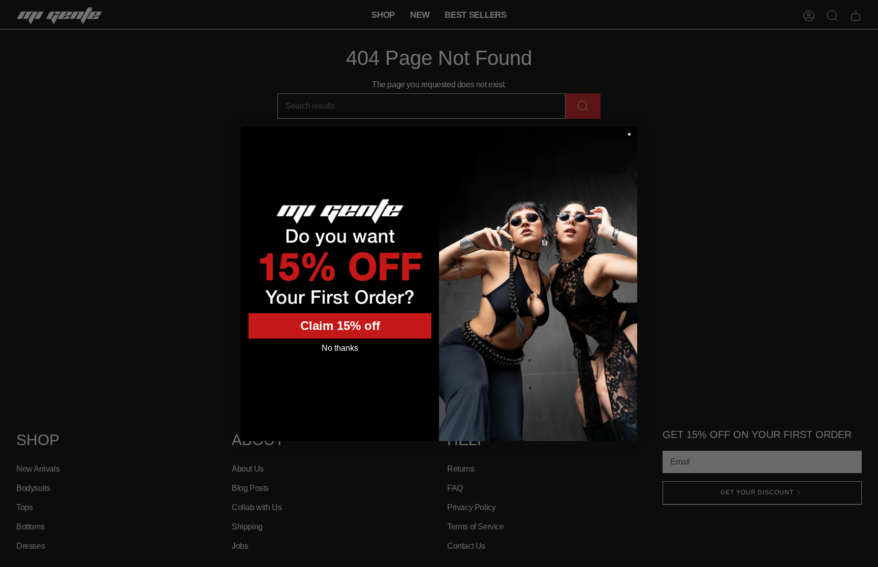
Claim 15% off (340, 325)
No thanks (340, 348)
